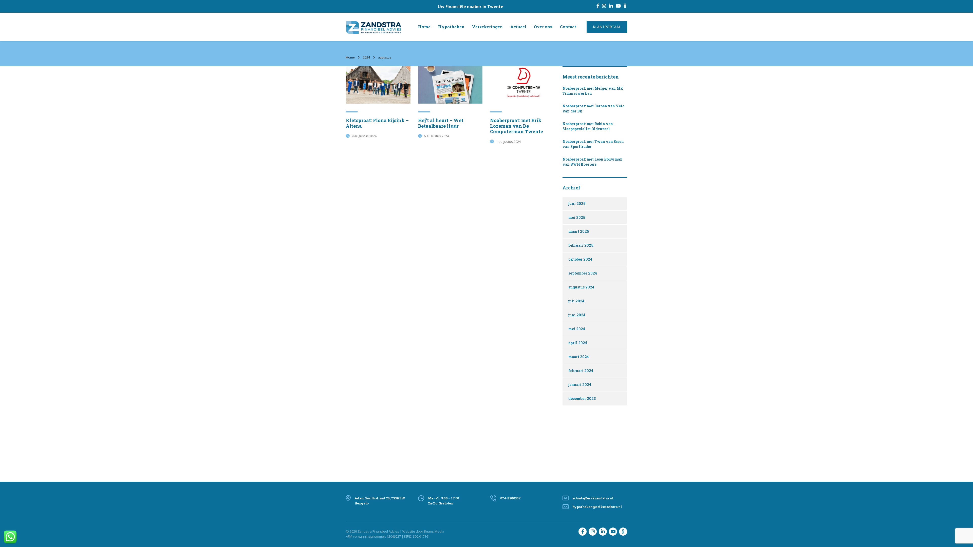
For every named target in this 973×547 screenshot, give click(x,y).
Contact (568, 26)
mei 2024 (576, 328)
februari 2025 (580, 245)
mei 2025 (576, 217)
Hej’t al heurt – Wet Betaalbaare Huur (440, 123)
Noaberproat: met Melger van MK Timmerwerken (593, 91)
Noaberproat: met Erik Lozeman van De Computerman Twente (516, 125)
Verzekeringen (487, 26)
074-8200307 (510, 498)
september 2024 (582, 273)
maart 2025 (578, 231)
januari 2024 (579, 384)
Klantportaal (607, 26)
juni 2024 (576, 314)
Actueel (518, 26)
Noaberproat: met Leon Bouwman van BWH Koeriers (593, 162)
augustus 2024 (581, 287)
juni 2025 (576, 203)
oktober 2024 (580, 259)
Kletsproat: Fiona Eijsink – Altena (377, 123)
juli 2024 (576, 301)
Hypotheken (451, 26)
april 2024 (577, 342)
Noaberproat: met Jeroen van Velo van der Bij (593, 108)
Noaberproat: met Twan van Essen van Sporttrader (593, 144)
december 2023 (582, 398)
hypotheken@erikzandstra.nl (597, 506)
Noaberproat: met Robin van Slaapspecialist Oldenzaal (588, 126)
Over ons (543, 26)
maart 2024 (578, 356)
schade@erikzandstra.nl (592, 498)
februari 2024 (580, 370)
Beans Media (434, 531)
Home (424, 26)
